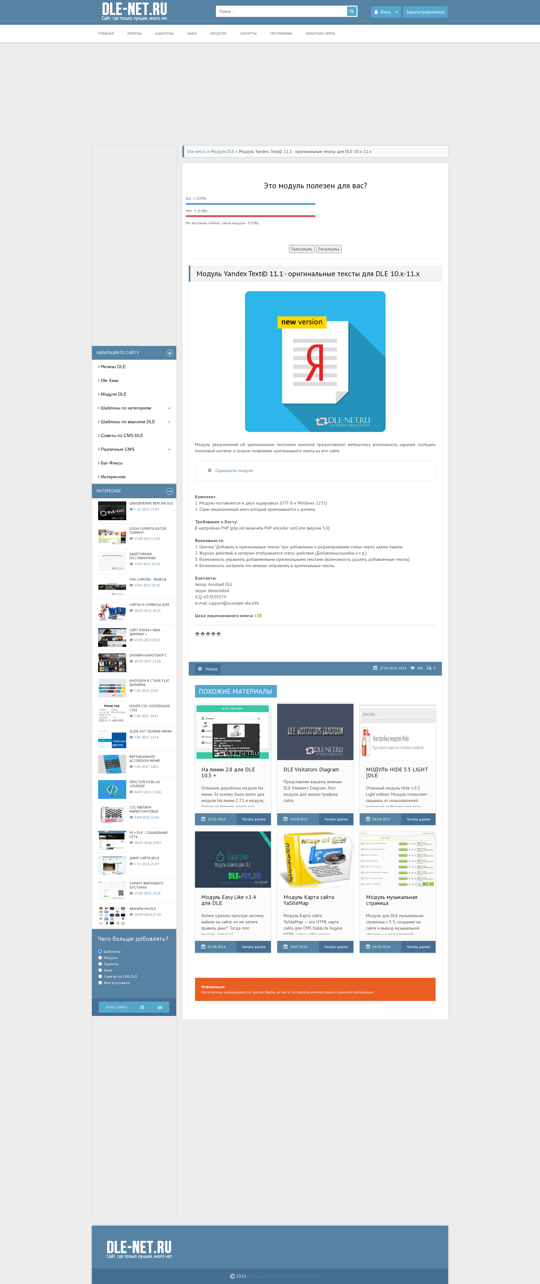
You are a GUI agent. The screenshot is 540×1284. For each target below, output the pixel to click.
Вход (386, 12)
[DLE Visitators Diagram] (315, 732)
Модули (218, 33)
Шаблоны (164, 33)
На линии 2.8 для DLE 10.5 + (228, 772)
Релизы (135, 33)
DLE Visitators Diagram (311, 769)
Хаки (192, 33)
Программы (281, 33)
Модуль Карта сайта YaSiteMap (308, 900)
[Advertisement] (270, 96)
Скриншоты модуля (234, 470)
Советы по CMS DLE (120, 976)
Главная (106, 33)
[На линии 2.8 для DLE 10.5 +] (233, 732)
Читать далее (254, 819)
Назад (211, 669)
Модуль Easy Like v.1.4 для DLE (228, 900)
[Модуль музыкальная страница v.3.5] (398, 859)
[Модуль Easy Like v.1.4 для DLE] (233, 859)
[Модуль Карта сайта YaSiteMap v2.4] (315, 859)
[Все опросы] (160, 1007)
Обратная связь (320, 33)
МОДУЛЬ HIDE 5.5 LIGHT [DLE (397, 772)
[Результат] (142, 1007)
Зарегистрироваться (425, 12)
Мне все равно (117, 982)
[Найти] (352, 11)
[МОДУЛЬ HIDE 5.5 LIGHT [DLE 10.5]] (398, 732)
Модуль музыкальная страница (392, 900)
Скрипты (248, 33)
